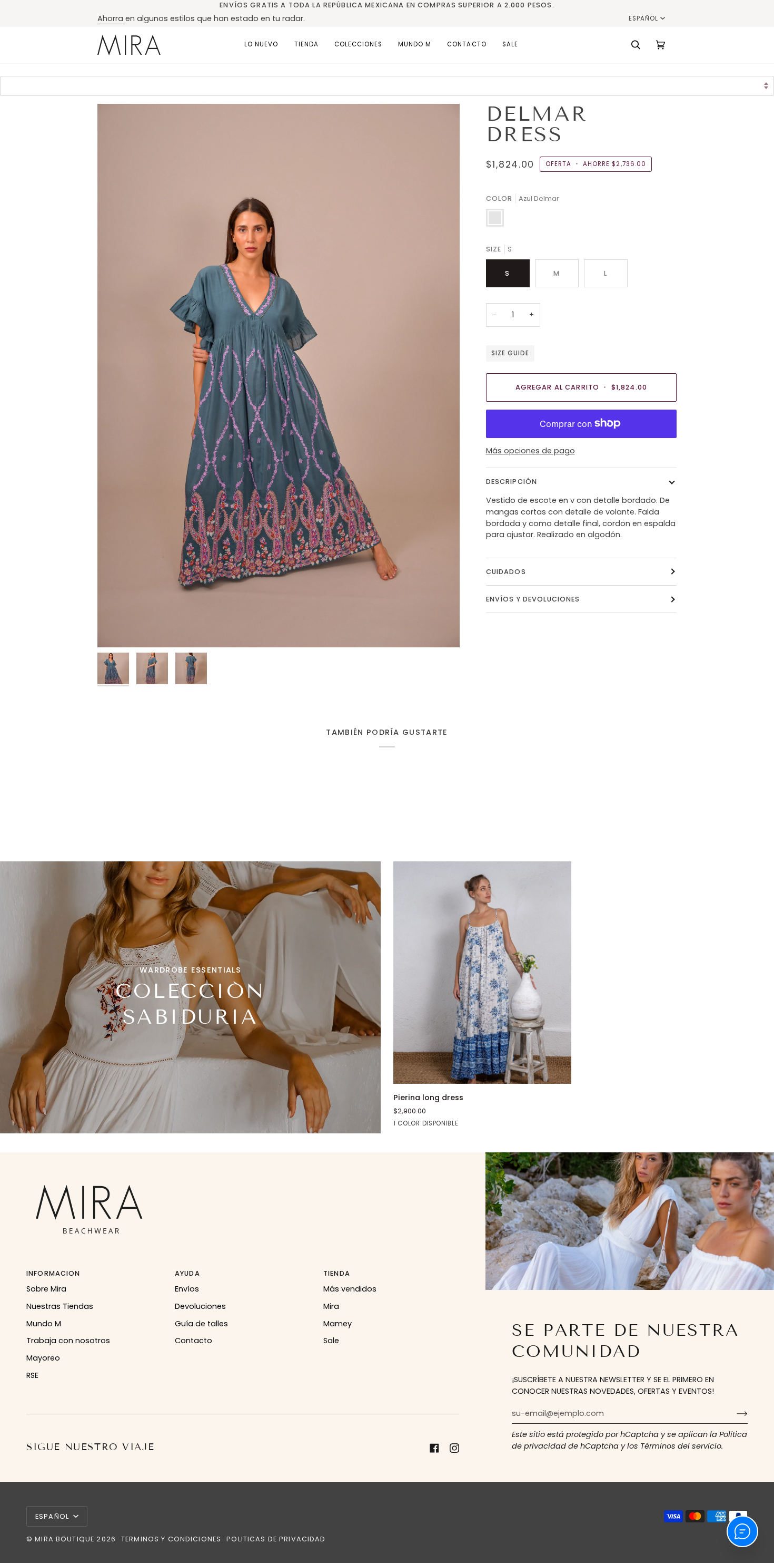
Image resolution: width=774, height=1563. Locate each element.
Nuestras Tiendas (59, 1306)
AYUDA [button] (187, 1273)
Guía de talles (201, 1323)
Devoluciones (200, 1306)
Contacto (193, 1340)
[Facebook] (434, 1448)
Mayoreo (43, 1358)
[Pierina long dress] (482, 972)
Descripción (512, 481)
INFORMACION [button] (53, 1273)
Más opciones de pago (530, 450)
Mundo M (43, 1323)
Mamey (337, 1323)
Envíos (187, 1289)
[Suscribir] (734, 1413)
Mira (331, 1306)
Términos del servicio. (681, 1446)
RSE (32, 1375)
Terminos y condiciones (171, 1539)
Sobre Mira (46, 1289)
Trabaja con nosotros (68, 1340)
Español (643, 18)
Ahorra (111, 18)
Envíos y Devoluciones (533, 599)
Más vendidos (349, 1289)
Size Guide (510, 353)
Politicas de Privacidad (275, 1539)
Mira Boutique (64, 1539)
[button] (306, 45)
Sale (331, 1340)
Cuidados (506, 571)
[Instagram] (454, 1448)
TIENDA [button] (336, 1273)
